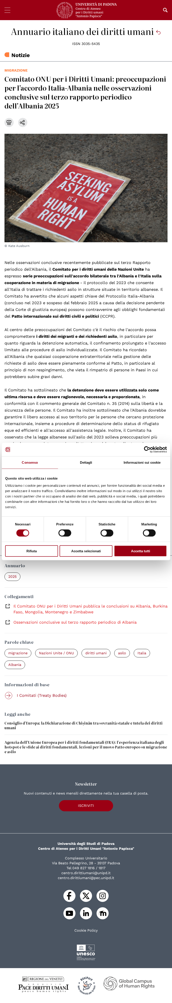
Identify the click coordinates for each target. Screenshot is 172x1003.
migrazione (16, 70)
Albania (14, 665)
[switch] (64, 533)
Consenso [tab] (30, 462)
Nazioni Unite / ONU (56, 653)
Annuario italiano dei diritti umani (83, 31)
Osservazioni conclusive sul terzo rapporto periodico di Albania (75, 622)
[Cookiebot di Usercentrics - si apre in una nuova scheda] (147, 449)
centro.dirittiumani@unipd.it (86, 873)
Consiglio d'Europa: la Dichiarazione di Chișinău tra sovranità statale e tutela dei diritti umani (83, 725)
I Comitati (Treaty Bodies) (42, 695)
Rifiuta (31, 551)
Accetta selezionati (86, 551)
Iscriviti (86, 805)
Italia (142, 653)
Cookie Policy (86, 930)
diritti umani (96, 653)
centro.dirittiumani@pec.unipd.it (86, 878)
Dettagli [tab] (86, 462)
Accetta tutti (140, 551)
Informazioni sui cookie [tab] (142, 462)
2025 (12, 576)
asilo (122, 653)
